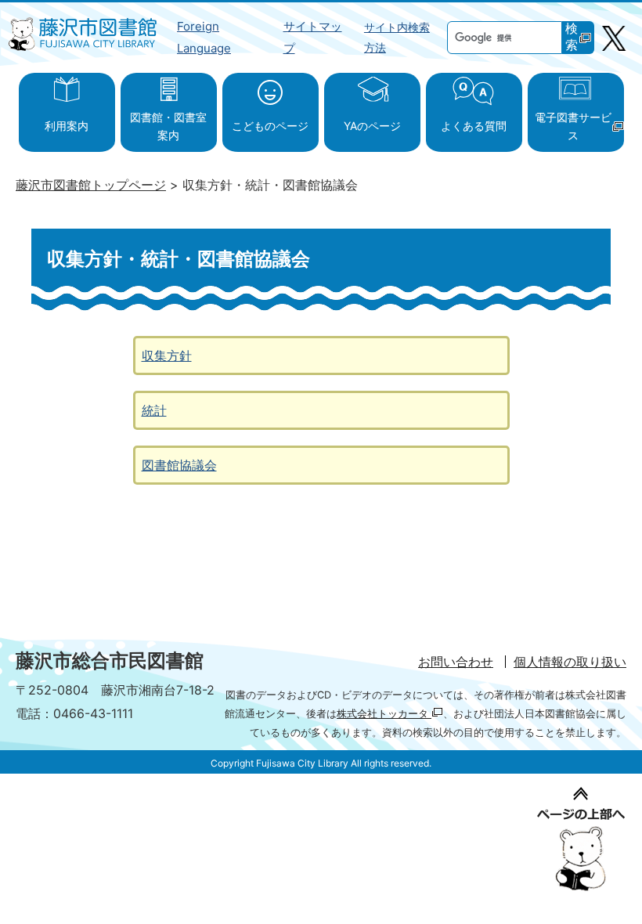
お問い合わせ (455, 662)
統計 (154, 410)
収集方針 (167, 355)
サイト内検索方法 (397, 37)
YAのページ (372, 125)
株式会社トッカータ (384, 714)
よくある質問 (474, 125)
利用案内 (66, 125)
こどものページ (270, 125)
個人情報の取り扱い (570, 662)
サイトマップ (312, 37)
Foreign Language (204, 37)
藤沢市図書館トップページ (91, 185)
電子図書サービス (573, 125)
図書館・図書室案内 (168, 125)
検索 (571, 37)
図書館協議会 (179, 465)
